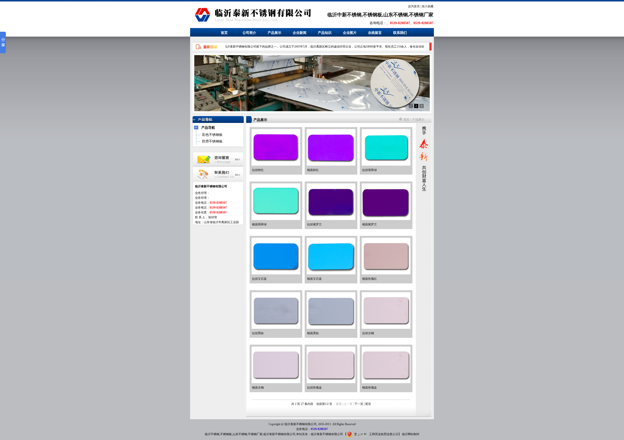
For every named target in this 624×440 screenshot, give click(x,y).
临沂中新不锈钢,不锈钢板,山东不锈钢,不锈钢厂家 (380, 14)
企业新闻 (299, 33)
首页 (224, 33)
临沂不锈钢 (212, 434)
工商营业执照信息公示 (383, 434)
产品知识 (325, 33)
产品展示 (274, 33)
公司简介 (249, 33)
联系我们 (400, 33)
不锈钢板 (226, 434)
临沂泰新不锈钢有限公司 (279, 434)
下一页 (358, 404)
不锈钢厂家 (255, 434)
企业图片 (350, 33)
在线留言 (375, 33)
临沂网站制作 (410, 434)
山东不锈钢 (240, 434)
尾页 (368, 404)
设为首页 (414, 6)
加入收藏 (427, 6)
